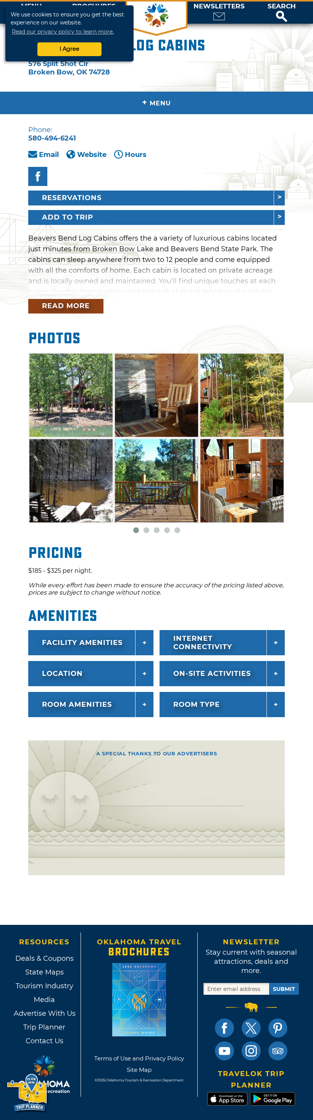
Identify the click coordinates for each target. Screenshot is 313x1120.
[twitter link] (251, 1028)
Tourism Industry (44, 986)
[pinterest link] (277, 1028)
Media (44, 1000)
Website (91, 154)
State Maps (44, 972)
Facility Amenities (82, 642)
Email (49, 154)
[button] (281, 13)
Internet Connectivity (202, 642)
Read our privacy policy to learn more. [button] (63, 31)
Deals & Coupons (44, 958)
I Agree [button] (69, 48)
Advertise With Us (44, 1013)
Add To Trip (67, 217)
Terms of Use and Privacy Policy (139, 1058)
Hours (136, 154)
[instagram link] (251, 1050)
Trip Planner (44, 1027)
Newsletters (219, 6)
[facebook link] (224, 1028)
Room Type (196, 704)
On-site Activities (212, 673)
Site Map (139, 1069)
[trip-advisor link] (277, 1050)
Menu (156, 102)
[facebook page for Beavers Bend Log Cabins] (37, 176)
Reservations (72, 198)
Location (62, 673)
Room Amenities (77, 704)
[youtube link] (224, 1050)
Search (282, 6)
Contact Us (44, 1041)
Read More (66, 306)
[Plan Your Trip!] (28, 1093)
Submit (284, 989)
